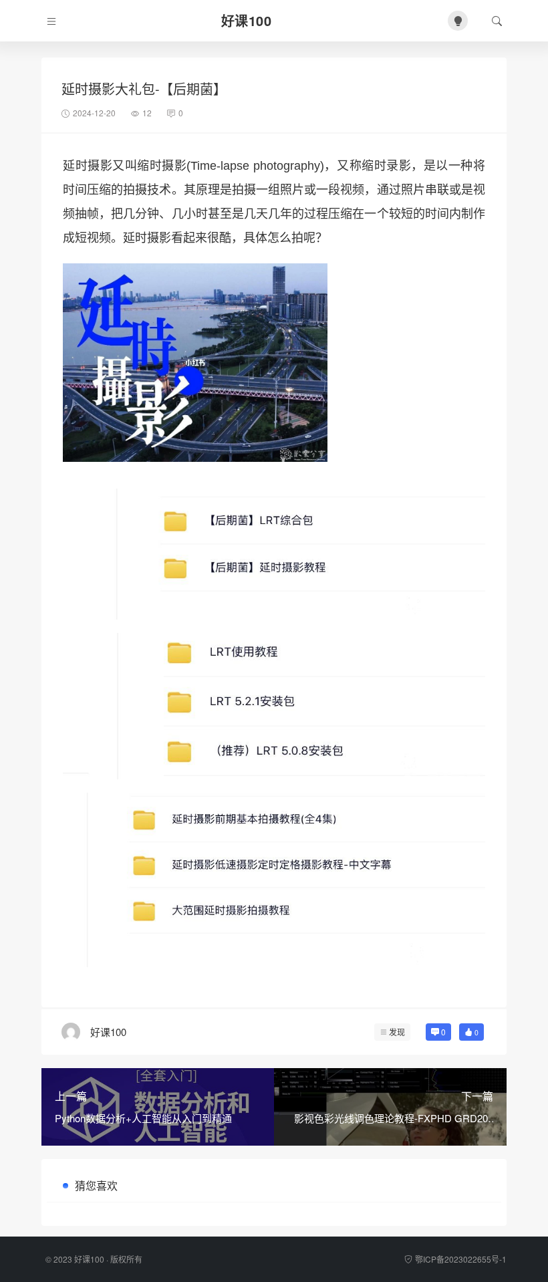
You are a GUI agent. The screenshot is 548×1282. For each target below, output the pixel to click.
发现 (397, 1031)
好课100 (89, 1259)
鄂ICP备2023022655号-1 (461, 1259)
